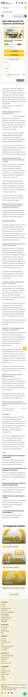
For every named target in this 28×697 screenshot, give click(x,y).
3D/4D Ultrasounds (5, 608)
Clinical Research (5, 657)
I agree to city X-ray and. (15, 75)
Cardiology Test (5, 619)
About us (3, 638)
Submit (20, 80)
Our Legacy (4, 650)
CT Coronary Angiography (7, 612)
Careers (3, 678)
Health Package (5, 674)
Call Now (14, 51)
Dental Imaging (5, 616)
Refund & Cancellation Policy (9, 689)
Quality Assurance (5, 642)
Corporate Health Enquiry (7, 655)
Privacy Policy (10, 76)
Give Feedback (4, 627)
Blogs (2, 676)
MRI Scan (3, 604)
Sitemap (3, 679)
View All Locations (14, 594)
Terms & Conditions (6, 687)
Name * (6, 62)
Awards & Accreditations (7, 646)
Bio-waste (3, 629)
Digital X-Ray (4, 610)
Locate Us (3, 661)
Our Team (3, 640)
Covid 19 (3, 669)
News (2, 633)
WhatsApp (15, 55)
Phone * (6, 68)
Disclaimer (22, 687)
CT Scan (3, 606)
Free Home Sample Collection (6, 671)
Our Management (5, 648)
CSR (2, 644)
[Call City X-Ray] (25, 348)
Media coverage (5, 631)
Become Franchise (5, 663)
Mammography (5, 614)
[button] (24, 3)
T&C (20, 75)
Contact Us (4, 659)
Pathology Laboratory (6, 617)
